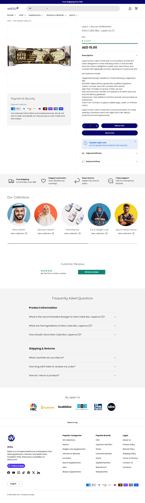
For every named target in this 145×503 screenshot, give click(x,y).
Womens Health (45, 229)
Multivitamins (72, 229)
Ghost (98, 449)
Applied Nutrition (103, 462)
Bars (83, 37)
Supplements (35, 15)
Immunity (67, 458)
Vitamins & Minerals (55, 15)
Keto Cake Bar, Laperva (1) (22, 21)
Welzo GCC (16, 495)
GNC (98, 440)
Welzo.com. (12, 459)
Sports (72, 15)
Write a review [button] (91, 272)
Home (9, 21)
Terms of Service (130, 458)
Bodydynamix (102, 471)
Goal (21, 15)
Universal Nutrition (104, 453)
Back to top (72, 422)
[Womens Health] (45, 214)
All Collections (69, 440)
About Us (127, 440)
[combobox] (73, 8)
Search (66, 444)
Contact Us (128, 462)
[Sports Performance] (126, 214)
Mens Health (18, 229)
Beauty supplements (72, 471)
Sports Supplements (72, 462)
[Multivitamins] (72, 214)
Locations (127, 467)
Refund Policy (129, 449)
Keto (65, 467)
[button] (136, 8)
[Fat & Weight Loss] (99, 214)
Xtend (98, 458)
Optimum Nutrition (104, 444)
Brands (10, 15)
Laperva (85, 27)
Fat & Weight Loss (99, 229)
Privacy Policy (129, 444)
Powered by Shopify (27, 495)
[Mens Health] (18, 214)
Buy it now (109, 133)
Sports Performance (126, 229)
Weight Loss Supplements (74, 449)
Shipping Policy (129, 453)
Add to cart (119, 126)
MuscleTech (101, 467)
